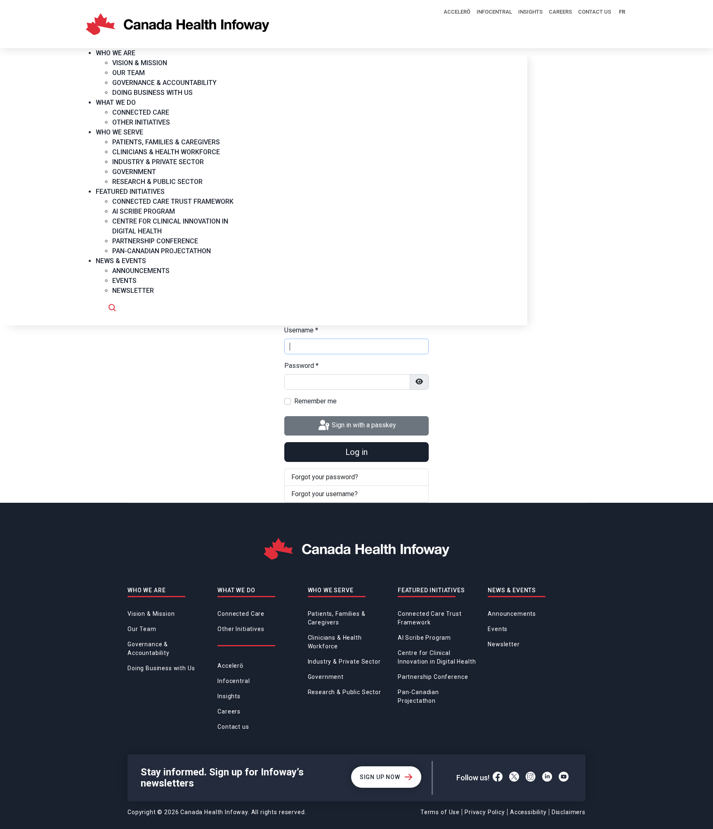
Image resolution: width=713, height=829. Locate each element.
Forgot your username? (324, 494)
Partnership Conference (433, 677)
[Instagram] (530, 777)
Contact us (594, 12)
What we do (236, 590)
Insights (530, 12)
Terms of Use (440, 812)
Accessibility (528, 812)
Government (326, 677)
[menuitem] (119, 53)
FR (622, 12)
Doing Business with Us (161, 668)
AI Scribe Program (424, 637)
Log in (356, 452)
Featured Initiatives (431, 590)
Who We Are (146, 590)
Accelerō (457, 12)
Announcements (512, 613)
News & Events (512, 590)
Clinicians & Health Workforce (335, 642)
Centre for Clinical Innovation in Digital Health (437, 657)
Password (301, 366)
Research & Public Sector (344, 692)
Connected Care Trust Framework (430, 618)
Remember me (315, 401)
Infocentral (494, 12)
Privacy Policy (485, 812)
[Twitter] (514, 777)
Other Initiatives (240, 629)
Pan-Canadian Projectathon (418, 696)
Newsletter (503, 644)
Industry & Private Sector (344, 661)
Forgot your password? (324, 477)
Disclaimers (569, 812)
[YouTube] (563, 777)
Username (301, 330)
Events (498, 629)
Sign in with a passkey (363, 425)
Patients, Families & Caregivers (337, 618)
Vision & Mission (151, 613)
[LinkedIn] (547, 777)
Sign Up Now (380, 777)
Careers (560, 12)
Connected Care (240, 613)
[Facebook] (497, 777)
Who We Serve (331, 590)
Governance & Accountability (148, 648)
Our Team (141, 629)
